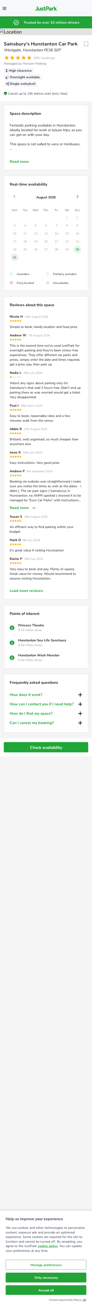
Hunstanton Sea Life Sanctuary (42, 640)
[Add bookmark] (86, 44)
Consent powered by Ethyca (65, 1300)
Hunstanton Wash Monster (38, 655)
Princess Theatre (31, 625)
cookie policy (48, 1246)
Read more (19, 161)
